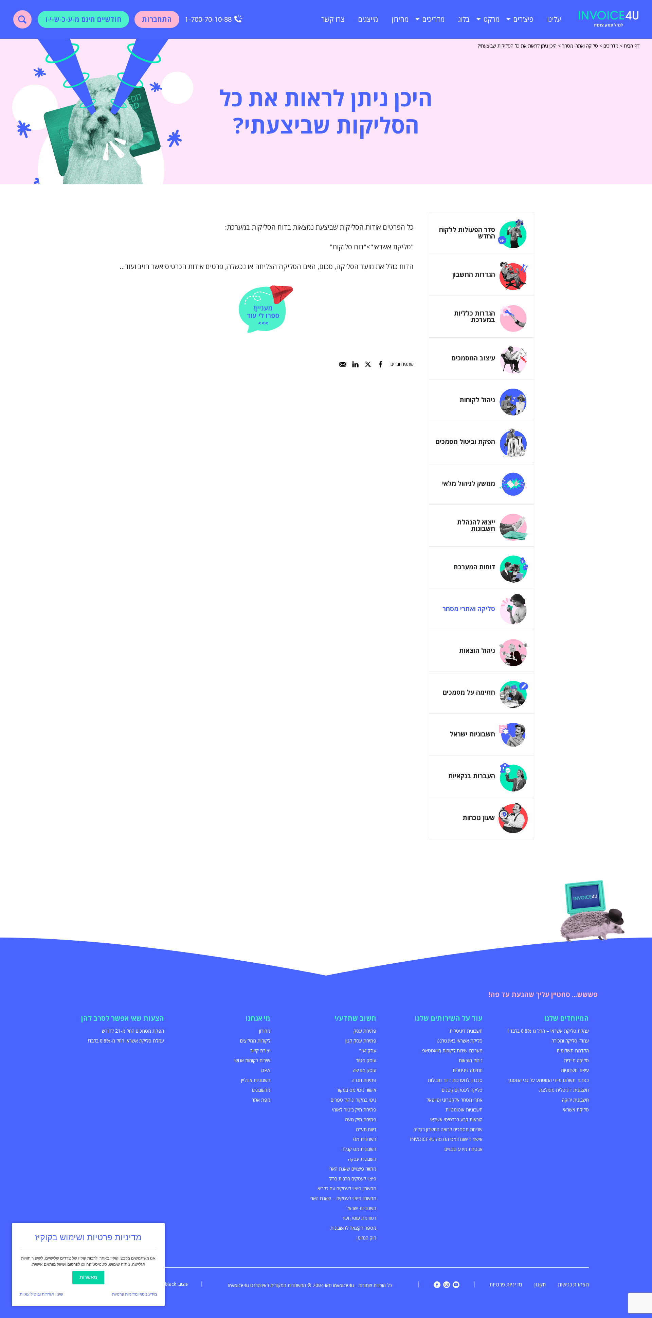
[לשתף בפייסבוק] (380, 364)
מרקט (491, 19)
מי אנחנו (258, 1018)
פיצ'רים (523, 19)
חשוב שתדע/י (355, 1018)
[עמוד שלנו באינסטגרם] (446, 1284)
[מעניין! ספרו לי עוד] (266, 309)
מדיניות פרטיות (506, 1284)
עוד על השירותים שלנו (449, 1018)
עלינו (554, 19)
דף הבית (632, 45)
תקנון (540, 1284)
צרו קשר (332, 19)
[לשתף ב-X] (368, 364)
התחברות (157, 19)
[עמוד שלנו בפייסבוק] (437, 1284)
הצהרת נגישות (573, 1284)
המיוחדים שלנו (566, 1018)
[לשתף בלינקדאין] (355, 364)
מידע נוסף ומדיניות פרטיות (134, 1294)
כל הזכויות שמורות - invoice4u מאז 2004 (352, 1285)
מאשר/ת (88, 1277)
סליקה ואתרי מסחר (580, 45)
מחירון (400, 19)
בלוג (464, 19)
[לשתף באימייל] (342, 364)
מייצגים (368, 19)
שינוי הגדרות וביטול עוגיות (41, 1294)
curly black (164, 1284)
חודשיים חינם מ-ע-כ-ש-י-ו (83, 19)
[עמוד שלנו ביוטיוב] (456, 1284)
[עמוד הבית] (608, 19)
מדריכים (433, 19)
